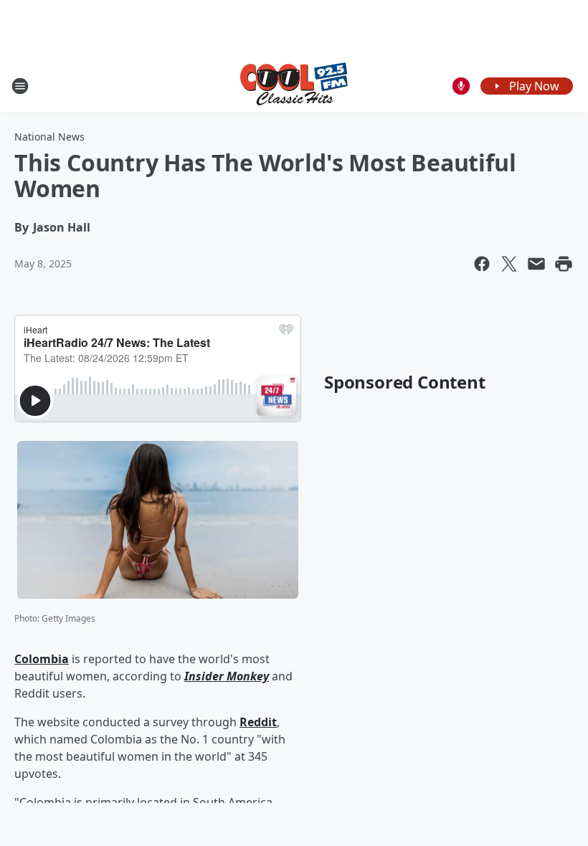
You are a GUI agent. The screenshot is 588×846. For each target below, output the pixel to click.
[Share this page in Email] (536, 264)
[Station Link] (294, 85)
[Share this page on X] (509, 264)
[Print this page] (564, 264)
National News (49, 136)
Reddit (258, 722)
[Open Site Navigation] (20, 86)
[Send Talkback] (461, 86)
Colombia (41, 659)
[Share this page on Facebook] (482, 264)
